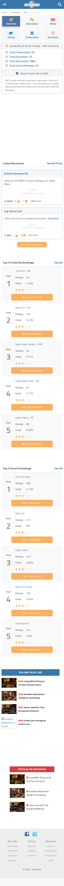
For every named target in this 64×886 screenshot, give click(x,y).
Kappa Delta (21, 550)
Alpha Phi (20, 513)
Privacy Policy (51, 855)
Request (32, 850)
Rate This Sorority (32, 503)
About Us (51, 846)
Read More (9, 90)
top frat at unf (13, 211)
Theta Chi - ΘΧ (23, 271)
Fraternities (12, 850)
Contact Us (31, 855)
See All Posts (55, 163)
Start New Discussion (32, 244)
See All (58, 263)
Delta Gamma (22, 623)
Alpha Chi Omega (23, 586)
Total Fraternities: (20, 52)
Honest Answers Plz (16, 174)
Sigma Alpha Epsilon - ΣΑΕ (28, 344)
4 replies (8, 201)
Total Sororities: (18, 57)
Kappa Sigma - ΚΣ (24, 417)
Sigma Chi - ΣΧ (22, 307)
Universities (12, 846)
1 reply (7, 235)
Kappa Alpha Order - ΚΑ (27, 381)
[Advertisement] (32, 126)
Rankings (12, 860)
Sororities (12, 855)
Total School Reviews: (22, 66)
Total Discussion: (19, 61)
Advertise (31, 846)
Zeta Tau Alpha (23, 476)
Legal (51, 860)
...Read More (53, 218)
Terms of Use (51, 850)
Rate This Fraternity (32, 297)
